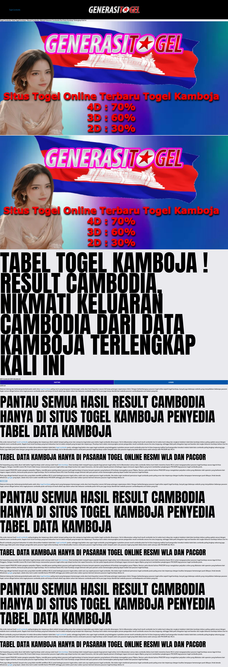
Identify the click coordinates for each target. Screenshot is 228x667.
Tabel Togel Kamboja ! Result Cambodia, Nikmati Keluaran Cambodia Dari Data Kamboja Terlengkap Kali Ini (49, 20)
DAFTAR (57, 382)
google (10, 477)
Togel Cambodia (14, 10)
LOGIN (171, 382)
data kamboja (63, 465)
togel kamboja (45, 389)
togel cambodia (61, 447)
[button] (3, 481)
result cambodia (22, 442)
